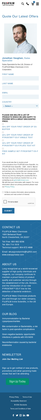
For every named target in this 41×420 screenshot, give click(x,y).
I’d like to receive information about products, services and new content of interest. (19, 193)
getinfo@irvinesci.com (21, 180)
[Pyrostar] (8, 4)
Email (5, 92)
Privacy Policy (9, 187)
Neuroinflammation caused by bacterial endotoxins (19, 343)
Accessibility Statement (19, 401)
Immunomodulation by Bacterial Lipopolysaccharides (16, 320)
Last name (7, 83)
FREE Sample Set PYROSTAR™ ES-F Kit (20, 152)
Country (7, 102)
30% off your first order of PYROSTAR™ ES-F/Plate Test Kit (18, 144)
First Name (8, 74)
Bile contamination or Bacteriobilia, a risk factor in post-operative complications (20, 328)
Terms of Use (27, 397)
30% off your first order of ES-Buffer (19, 127)
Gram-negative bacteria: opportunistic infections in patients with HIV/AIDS (18, 335)
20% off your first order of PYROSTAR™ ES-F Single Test (17, 136)
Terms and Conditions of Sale (20, 408)
